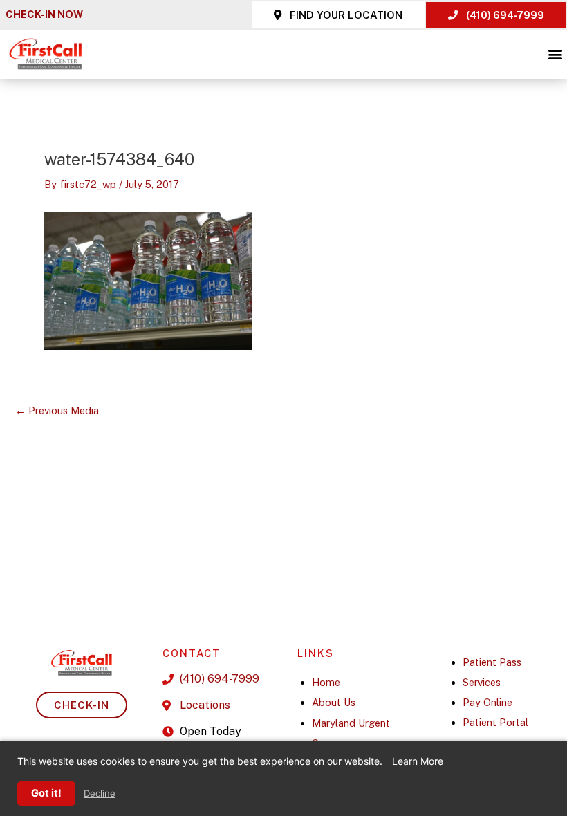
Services (482, 682)
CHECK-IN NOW (44, 14)
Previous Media (57, 411)
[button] (555, 54)
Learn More (417, 761)
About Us (333, 702)
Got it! (46, 793)
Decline (99, 793)
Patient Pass (492, 662)
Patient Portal (495, 722)
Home (326, 682)
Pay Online (487, 702)
